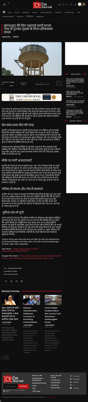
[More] (59, 83)
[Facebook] (67, 4)
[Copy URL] (16, 281)
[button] (8, 3)
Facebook (76, 376)
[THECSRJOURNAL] (42, 4)
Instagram (76, 379)
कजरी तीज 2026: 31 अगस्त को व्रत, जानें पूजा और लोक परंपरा (75, 102)
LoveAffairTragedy (10, 271)
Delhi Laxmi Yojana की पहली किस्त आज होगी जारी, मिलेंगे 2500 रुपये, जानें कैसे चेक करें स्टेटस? (74, 112)
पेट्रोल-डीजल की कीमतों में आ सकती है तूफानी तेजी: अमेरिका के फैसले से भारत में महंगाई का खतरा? (75, 81)
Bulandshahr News (15, 268)
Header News (6, 37)
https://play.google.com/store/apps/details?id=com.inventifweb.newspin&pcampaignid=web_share (31, 257)
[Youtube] (70, 388)
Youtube (76, 388)
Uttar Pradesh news (11, 274)
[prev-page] (3, 357)
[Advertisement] (76, 53)
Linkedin (75, 382)
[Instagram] (71, 4)
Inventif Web (50, 397)
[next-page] (6, 357)
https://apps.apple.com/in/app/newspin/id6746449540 (20, 249)
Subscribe (23, 386)
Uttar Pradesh (6, 322)
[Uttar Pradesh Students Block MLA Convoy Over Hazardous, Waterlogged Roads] (53, 300)
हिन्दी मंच (15, 37)
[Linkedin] (75, 4)
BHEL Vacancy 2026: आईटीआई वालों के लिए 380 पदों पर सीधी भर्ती (74, 93)
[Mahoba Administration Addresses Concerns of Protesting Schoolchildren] (31, 300)
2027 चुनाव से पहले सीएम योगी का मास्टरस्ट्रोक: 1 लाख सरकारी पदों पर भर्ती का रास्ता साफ (10, 314)
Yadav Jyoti (12, 84)
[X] (11, 281)
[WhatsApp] (21, 281)
